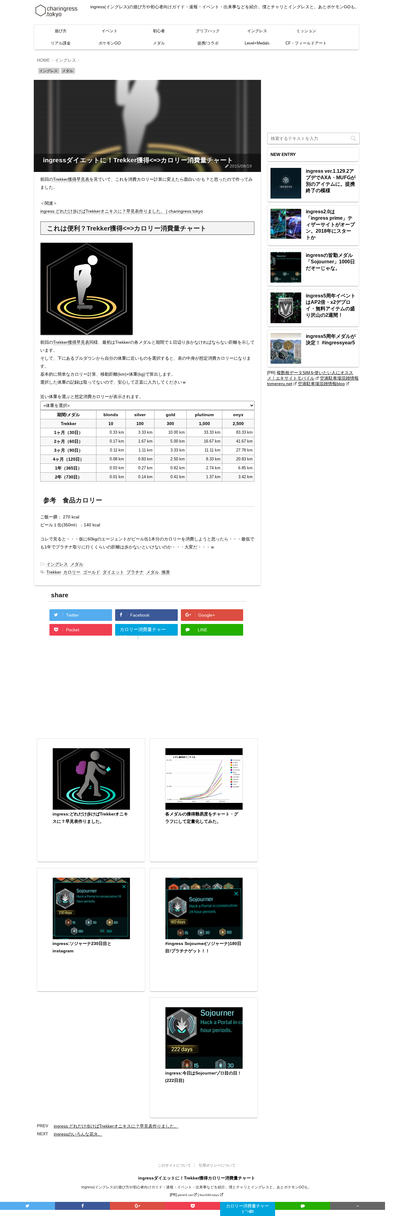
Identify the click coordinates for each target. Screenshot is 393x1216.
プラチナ (135, 572)
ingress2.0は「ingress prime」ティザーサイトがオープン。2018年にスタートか (330, 224)
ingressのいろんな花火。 (78, 1134)
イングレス (257, 31)
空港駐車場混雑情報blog (321, 383)
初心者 (159, 31)
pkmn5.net (185, 1195)
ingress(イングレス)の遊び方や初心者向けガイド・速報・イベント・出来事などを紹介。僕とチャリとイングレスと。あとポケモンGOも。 (196, 1187)
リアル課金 (61, 43)
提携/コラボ (208, 43)
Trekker (53, 572)
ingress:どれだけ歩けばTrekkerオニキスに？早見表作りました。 (116, 1126)
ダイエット (113, 572)
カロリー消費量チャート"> (143, 631)
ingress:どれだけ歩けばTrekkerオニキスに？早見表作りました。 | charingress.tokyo (121, 211)
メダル (159, 43)
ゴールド (91, 572)
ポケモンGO (110, 43)
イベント (110, 31)
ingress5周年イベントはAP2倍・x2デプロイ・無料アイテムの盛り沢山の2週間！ (331, 305)
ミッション (306, 31)
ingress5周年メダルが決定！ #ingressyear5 (331, 339)
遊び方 (61, 31)
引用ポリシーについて (217, 1165)
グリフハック (208, 31)
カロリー (71, 572)
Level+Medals (257, 43)
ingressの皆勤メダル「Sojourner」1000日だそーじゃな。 (330, 262)
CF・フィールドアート (306, 43)
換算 (165, 572)
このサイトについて (174, 1165)
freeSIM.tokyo (209, 1195)
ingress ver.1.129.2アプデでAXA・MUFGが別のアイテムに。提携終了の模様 (331, 180)
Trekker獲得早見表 (71, 179)
